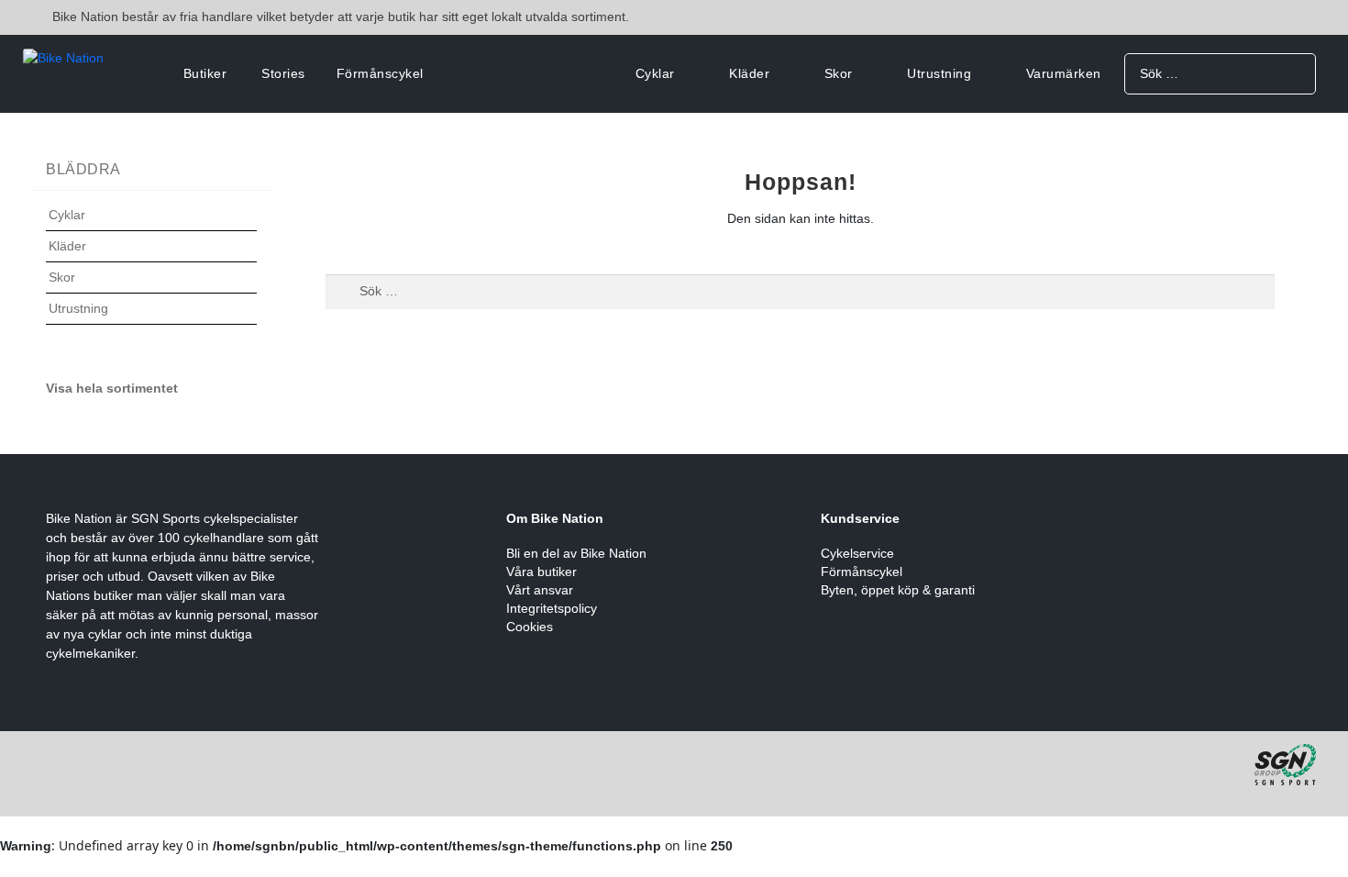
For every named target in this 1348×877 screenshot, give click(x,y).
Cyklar (655, 73)
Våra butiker (541, 571)
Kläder (749, 73)
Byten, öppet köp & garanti (898, 590)
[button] (151, 226)
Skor (838, 73)
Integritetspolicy (551, 608)
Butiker (205, 73)
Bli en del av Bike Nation (576, 553)
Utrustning (939, 73)
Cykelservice (857, 553)
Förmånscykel (380, 73)
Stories (283, 73)
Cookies (529, 626)
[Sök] (1295, 72)
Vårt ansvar (539, 590)
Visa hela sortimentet (112, 388)
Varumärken (1063, 73)
